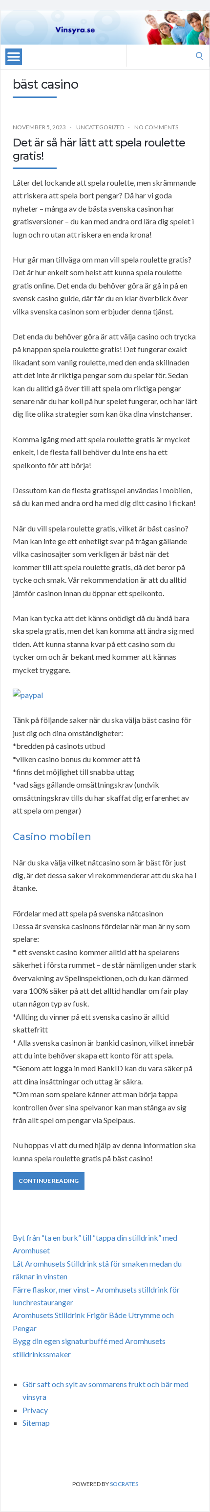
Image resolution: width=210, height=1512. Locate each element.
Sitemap (36, 1422)
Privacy (35, 1410)
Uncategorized (100, 127)
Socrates (124, 1484)
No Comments (156, 127)
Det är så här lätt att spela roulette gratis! (99, 149)
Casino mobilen (52, 836)
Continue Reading (49, 1180)
